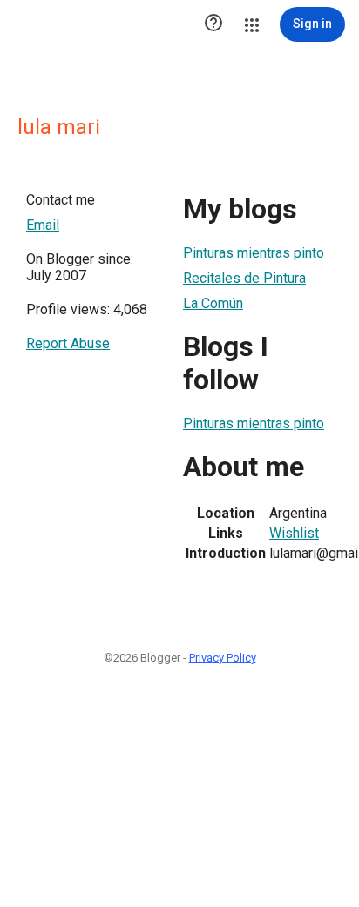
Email (42, 225)
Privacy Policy (222, 657)
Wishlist (294, 533)
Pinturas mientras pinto (253, 253)
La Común (213, 303)
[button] (213, 24)
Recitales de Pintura (244, 278)
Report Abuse (68, 343)
